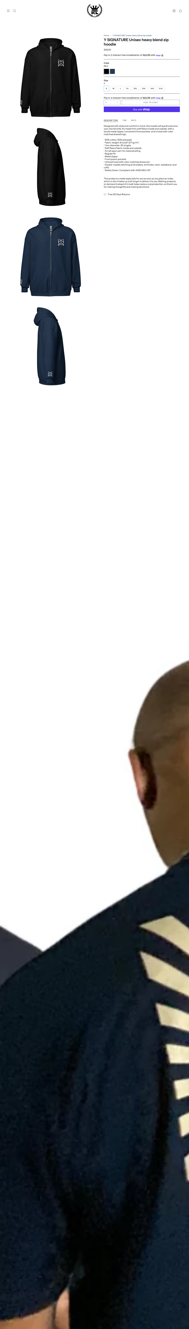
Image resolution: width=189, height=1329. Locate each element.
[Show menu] (8, 11)
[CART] (180, 11)
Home (106, 35)
